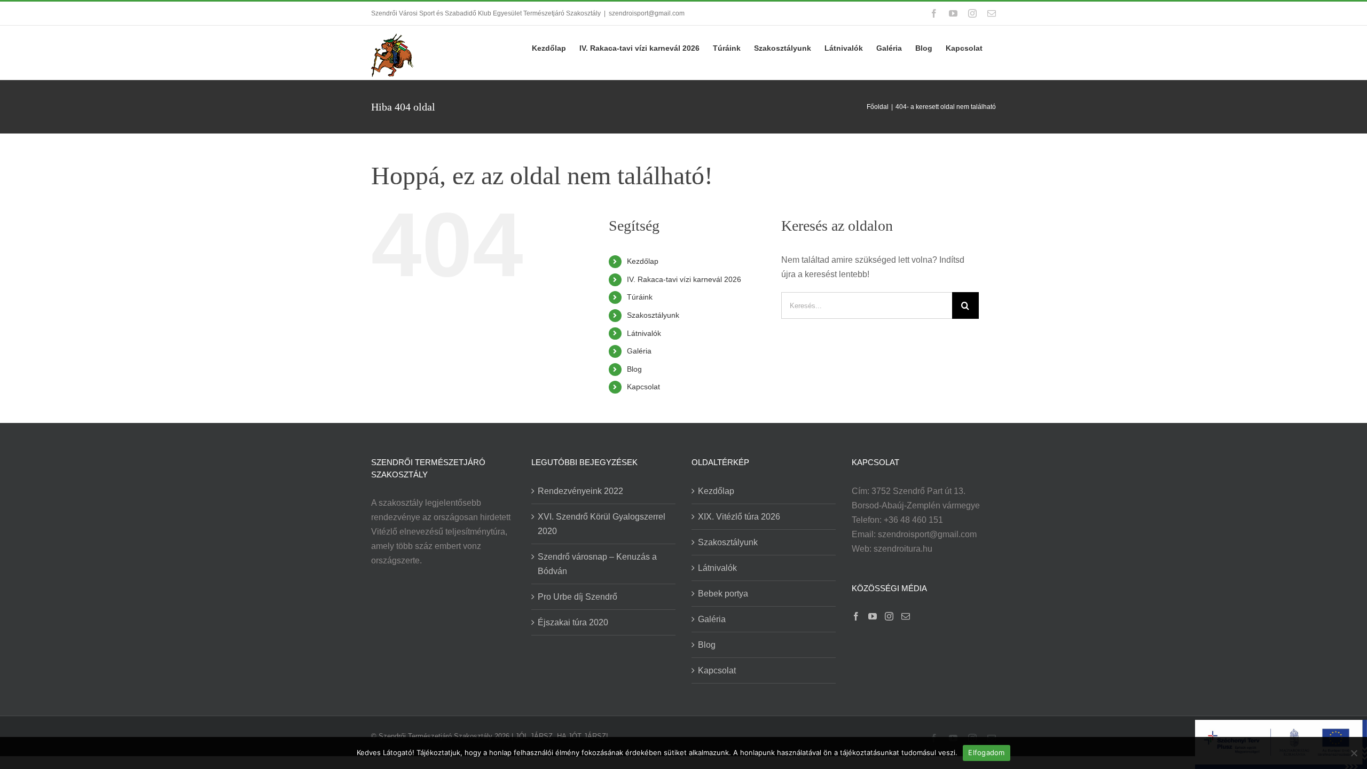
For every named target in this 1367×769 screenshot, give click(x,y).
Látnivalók (644, 333)
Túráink (640, 297)
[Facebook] (856, 616)
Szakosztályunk (653, 315)
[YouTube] (872, 616)
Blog (634, 369)
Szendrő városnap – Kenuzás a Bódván (597, 564)
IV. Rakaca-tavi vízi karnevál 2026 (684, 279)
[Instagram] (889, 616)
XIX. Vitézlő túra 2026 (739, 516)
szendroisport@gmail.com (647, 13)
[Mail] (905, 616)
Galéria (639, 351)
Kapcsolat (643, 386)
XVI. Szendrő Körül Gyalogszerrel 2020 (601, 524)
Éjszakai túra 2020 (573, 622)
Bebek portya (723, 593)
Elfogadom (986, 752)
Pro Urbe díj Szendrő (577, 596)
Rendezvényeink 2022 (580, 491)
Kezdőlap (642, 261)
